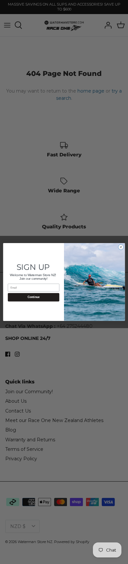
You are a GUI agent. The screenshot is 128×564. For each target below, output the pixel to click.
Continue (34, 297)
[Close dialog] (121, 247)
